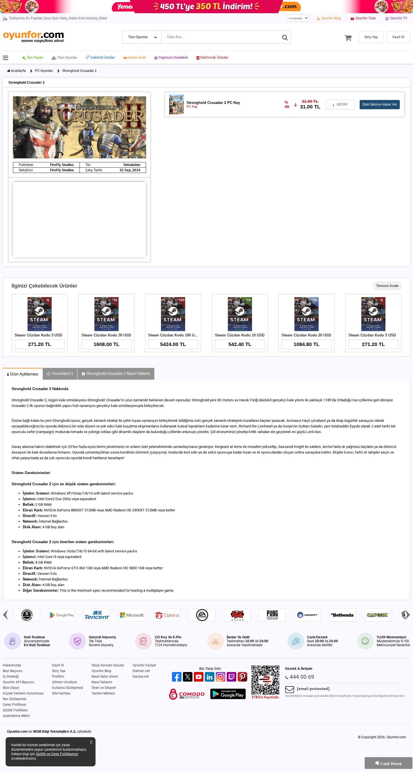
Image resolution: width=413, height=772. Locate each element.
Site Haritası (61, 693)
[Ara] (285, 37)
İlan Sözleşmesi (14, 699)
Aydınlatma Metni (16, 716)
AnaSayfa (18, 71)
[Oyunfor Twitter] (188, 677)
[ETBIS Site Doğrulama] (265, 698)
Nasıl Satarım (102, 682)
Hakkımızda (12, 665)
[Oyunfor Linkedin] (210, 677)
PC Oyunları (44, 71)
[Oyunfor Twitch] (232, 677)
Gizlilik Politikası (15, 710)
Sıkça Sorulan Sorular (108, 665)
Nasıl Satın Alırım (105, 676)
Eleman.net (141, 671)
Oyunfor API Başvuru (18, 682)
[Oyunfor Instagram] (221, 677)
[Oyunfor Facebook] (177, 677)
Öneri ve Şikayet (104, 688)
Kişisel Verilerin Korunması (23, 693)
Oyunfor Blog (101, 671)
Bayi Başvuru (12, 671)
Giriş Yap (58, 671)
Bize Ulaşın (11, 688)
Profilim (58, 676)
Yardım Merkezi (103, 693)
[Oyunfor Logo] (33, 37)
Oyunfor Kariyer (144, 665)
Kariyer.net (141, 676)
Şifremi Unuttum (64, 682)
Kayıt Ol (58, 665)
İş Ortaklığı (11, 676)
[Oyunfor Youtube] (199, 677)
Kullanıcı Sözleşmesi (67, 688)
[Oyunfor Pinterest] (243, 677)
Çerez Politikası (14, 705)
